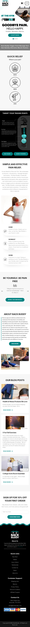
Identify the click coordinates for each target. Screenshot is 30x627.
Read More (20, 546)
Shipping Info (15, 581)
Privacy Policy (15, 587)
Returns (15, 584)
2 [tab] (15, 39)
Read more (15, 343)
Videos (15, 559)
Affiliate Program (15, 592)
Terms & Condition (15, 589)
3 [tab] (17, 39)
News (15, 570)
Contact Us (15, 567)
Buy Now (7, 153)
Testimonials (15, 565)
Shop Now (15, 35)
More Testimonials (15, 299)
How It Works (21, 153)
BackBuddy (16, 623)
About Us (15, 573)
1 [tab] (13, 39)
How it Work (15, 562)
